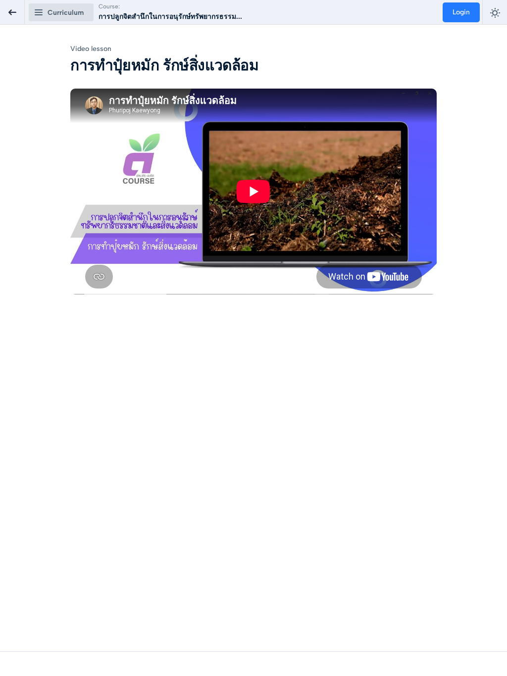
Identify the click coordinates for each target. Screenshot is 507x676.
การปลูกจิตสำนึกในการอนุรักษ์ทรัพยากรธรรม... (170, 16)
